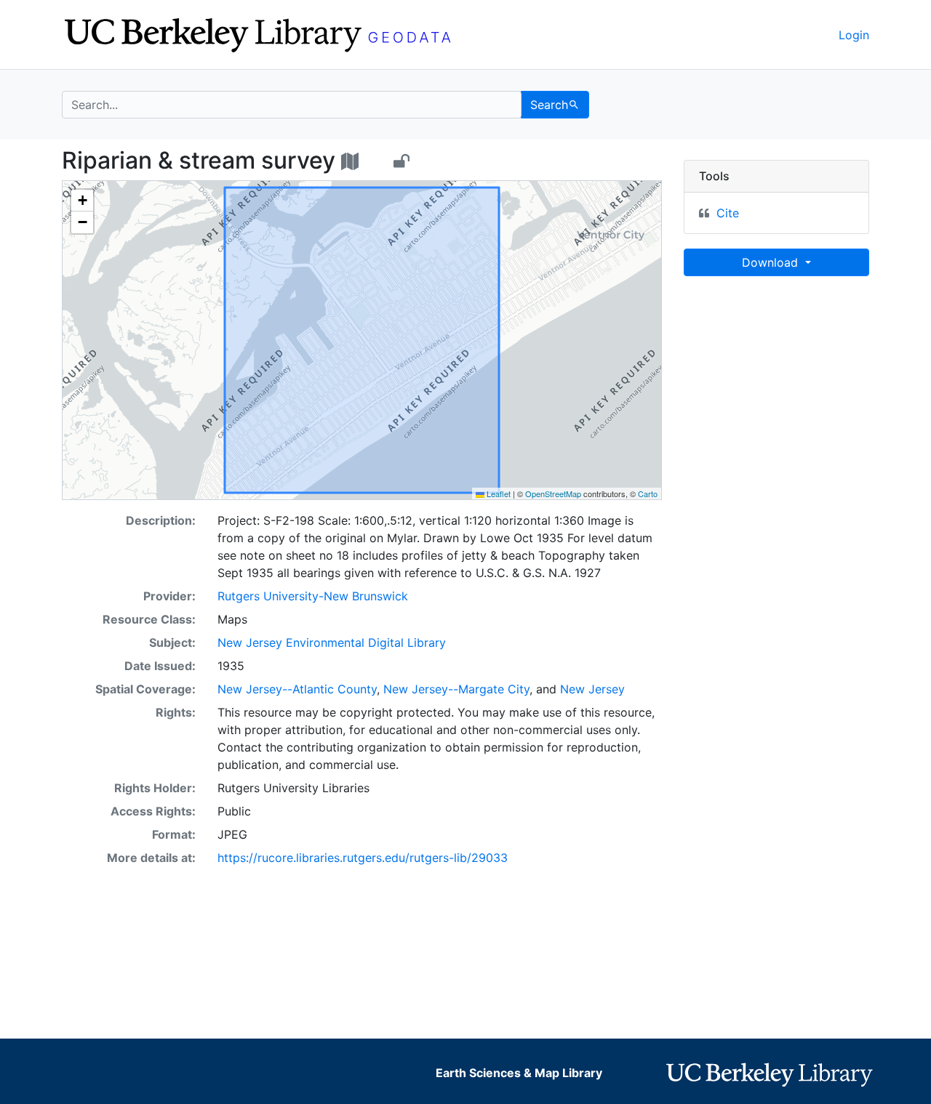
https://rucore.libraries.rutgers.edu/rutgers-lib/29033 (362, 857)
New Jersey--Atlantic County (297, 689)
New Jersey (592, 689)
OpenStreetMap (553, 493)
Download (772, 262)
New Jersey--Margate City (456, 689)
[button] (82, 200)
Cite (727, 213)
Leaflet (497, 493)
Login (854, 35)
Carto (648, 493)
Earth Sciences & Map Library (519, 1072)
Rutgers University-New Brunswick (312, 596)
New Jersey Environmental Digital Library (331, 642)
